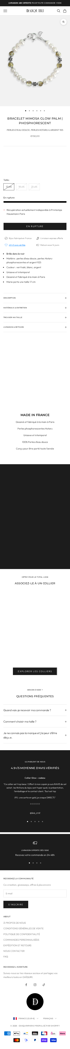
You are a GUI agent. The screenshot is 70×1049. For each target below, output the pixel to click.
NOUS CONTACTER (14, 950)
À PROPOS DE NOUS (14, 922)
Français (48, 1018)
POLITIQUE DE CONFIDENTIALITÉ (21, 934)
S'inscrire (15, 904)
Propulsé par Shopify (46, 1026)
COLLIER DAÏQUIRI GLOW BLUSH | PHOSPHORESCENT (24, 655)
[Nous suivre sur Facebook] (26, 984)
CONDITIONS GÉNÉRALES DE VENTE (23, 928)
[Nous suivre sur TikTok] (44, 984)
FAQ (5, 956)
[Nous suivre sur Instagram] (35, 984)
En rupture (34, 226)
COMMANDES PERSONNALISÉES (21, 939)
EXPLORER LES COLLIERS (35, 671)
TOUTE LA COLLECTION (35, 558)
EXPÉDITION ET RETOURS (17, 945)
